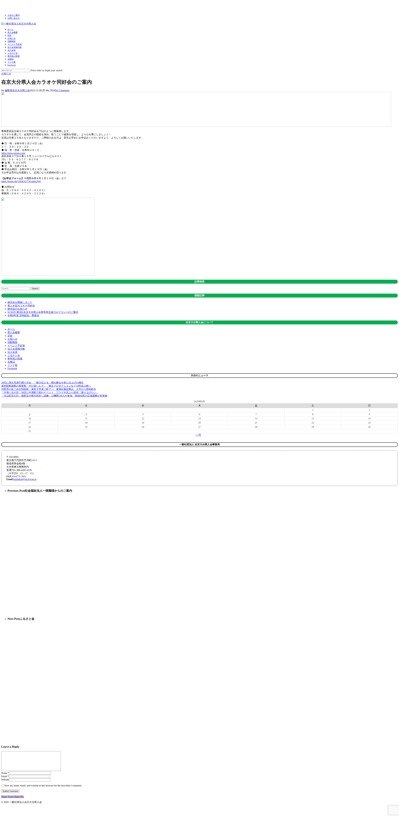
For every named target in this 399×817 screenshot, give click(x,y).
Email (5, 776)
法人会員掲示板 (16, 349)
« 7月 (198, 435)
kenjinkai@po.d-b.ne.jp (24, 479)
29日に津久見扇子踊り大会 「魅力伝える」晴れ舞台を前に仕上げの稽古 (42, 382)
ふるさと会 (13, 355)
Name (5, 773)
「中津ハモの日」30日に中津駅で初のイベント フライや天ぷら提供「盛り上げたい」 (50, 392)
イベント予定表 (16, 345)
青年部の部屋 (14, 358)
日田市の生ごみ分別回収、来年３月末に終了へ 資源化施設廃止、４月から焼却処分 (48, 389)
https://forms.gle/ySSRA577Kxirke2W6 (21, 181)
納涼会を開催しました (19, 302)
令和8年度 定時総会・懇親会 (23, 315)
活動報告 (12, 342)
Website (5, 779)
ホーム (11, 329)
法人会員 (12, 352)
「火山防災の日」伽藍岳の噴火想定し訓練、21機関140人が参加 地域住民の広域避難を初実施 (54, 395)
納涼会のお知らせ (17, 309)
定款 (9, 335)
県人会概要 (13, 332)
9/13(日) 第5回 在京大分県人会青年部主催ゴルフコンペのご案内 (42, 312)
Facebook (12, 368)
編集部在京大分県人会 (17, 90)
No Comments (62, 90)
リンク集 (12, 365)
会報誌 (11, 362)
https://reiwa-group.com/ (13, 153)
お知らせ (6, 73)
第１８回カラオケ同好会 (21, 305)
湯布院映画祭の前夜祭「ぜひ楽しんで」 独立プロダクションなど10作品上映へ (46, 386)
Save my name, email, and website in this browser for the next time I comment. (43, 785)
